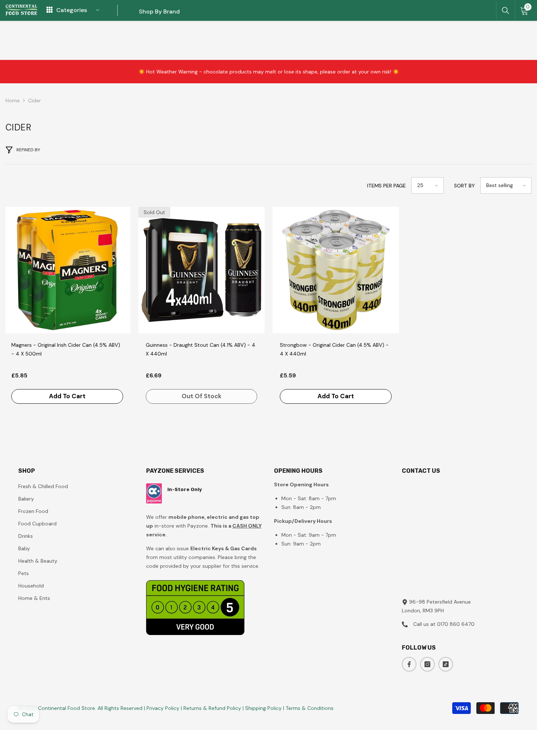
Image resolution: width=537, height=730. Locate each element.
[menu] (49, 10)
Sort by (464, 185)
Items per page (386, 185)
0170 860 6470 (456, 624)
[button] (427, 185)
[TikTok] (445, 664)
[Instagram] (427, 664)
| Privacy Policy (162, 708)
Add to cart (67, 396)
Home (12, 100)
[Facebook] (409, 664)
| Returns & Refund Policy (212, 708)
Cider (34, 100)
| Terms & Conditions (308, 708)
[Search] (505, 10)
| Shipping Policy (263, 708)
